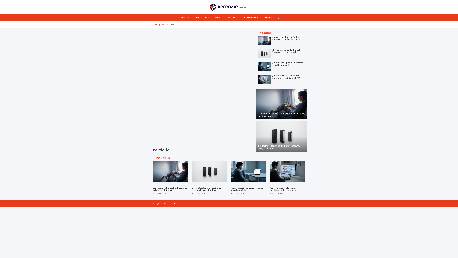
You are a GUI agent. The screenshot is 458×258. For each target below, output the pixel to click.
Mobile (207, 18)
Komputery (184, 18)
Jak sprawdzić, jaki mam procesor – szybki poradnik (288, 64)
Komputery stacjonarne (288, 185)
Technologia (268, 18)
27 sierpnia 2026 (160, 193)
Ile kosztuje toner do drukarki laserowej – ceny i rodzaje (286, 51)
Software (219, 18)
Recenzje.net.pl (171, 204)
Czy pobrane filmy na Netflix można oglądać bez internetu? (286, 38)
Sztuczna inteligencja (249, 18)
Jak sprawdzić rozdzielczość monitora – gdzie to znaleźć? (286, 77)
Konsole (197, 18)
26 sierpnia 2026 (238, 193)
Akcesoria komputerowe (201, 185)
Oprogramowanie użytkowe (163, 185)
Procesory (243, 185)
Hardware (234, 185)
